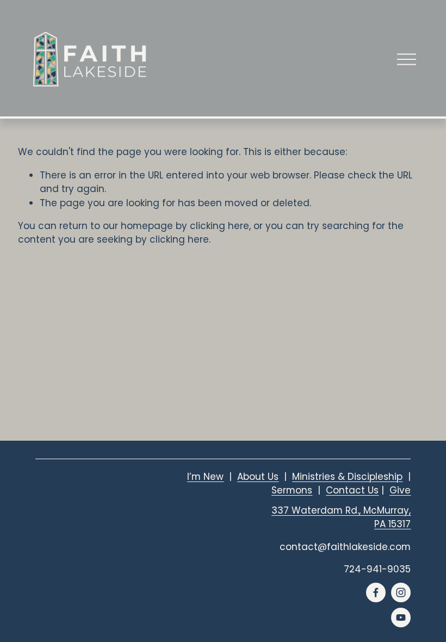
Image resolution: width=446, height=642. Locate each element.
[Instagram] (401, 592)
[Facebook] (376, 592)
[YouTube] (401, 617)
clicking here (219, 225)
